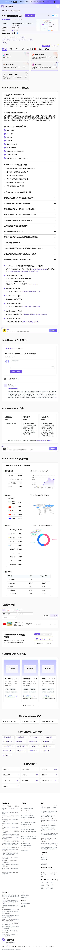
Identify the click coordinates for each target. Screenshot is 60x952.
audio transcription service (27, 815)
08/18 (52, 882)
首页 (3, 10)
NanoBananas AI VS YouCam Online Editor (31, 721)
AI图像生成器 (6, 40)
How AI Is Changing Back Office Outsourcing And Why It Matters (48, 824)
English (3, 946)
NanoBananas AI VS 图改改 (50, 721)
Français (45, 946)
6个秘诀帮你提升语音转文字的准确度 (10, 841)
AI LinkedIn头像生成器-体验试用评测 (10, 909)
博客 (42, 855)
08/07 (52, 888)
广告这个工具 (46, 45)
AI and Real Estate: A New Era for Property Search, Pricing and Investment (49, 840)
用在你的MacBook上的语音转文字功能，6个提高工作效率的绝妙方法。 (10, 844)
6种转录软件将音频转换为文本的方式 (10, 847)
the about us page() (31, 284)
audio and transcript (26, 824)
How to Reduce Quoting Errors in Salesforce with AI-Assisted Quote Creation (49, 820)
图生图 (4, 42)
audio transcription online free (28, 817)
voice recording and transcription (29, 838)
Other (42, 876)
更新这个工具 (54, 45)
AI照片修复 (13, 692)
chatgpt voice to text (26, 841)
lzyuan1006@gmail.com (40, 269)
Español (35, 946)
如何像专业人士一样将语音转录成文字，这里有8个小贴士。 (10, 850)
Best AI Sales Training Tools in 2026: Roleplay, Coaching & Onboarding (49, 844)
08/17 (42, 885)
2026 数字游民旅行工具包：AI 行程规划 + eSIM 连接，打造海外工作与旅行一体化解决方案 (10, 896)
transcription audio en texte (27, 806)
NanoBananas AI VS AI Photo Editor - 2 (11, 721)
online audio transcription (27, 808)
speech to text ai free (26, 848)
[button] (46, 615)
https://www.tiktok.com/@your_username (35, 314)
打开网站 (10, 696)
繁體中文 (14, 946)
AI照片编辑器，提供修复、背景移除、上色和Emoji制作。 (11, 683)
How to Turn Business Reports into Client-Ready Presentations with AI (49, 848)
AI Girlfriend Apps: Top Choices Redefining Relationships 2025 (48, 815)
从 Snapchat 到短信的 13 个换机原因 (10, 806)
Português (29, 946)
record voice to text (25, 834)
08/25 (42, 882)
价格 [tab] (17, 49)
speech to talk (24, 850)
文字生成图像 (14, 40)
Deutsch (40, 946)
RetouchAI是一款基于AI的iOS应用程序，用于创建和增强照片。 (29, 683)
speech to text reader (26, 845)
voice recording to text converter (28, 829)
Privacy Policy (24, 897)
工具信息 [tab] (4, 49)
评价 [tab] (11, 49)
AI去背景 (30, 40)
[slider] (6, 20)
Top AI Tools (44, 862)
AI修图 (7, 10)
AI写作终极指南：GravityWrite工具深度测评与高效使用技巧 (10, 916)
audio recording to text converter (28, 836)
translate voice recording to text (28, 831)
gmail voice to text (25, 843)
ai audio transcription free (27, 827)
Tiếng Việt (51, 946)
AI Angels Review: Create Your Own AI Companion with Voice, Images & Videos (49, 834)
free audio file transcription (27, 810)
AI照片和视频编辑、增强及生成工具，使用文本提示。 (48, 683)
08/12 (52, 885)
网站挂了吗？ (44, 864)
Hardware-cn (44, 859)
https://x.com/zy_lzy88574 (30, 322)
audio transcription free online (28, 820)
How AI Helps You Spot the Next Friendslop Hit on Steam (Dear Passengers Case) (48, 829)
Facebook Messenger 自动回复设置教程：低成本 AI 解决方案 (10, 923)
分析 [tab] (23, 49)
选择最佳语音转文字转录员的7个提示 (10, 835)
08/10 (47, 888)
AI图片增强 (22, 40)
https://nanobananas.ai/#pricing (31, 291)
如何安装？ (49, 643)
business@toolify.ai (25, 903)
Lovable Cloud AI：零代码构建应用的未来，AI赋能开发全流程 (10, 920)
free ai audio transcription (27, 813)
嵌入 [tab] (40, 49)
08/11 (42, 888)
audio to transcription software (28, 822)
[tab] (31, 49)
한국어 (19, 946)
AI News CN (44, 857)
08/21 (47, 882)
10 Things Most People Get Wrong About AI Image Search (49, 812)
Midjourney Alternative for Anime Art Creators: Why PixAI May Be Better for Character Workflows (49, 807)
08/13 (47, 885)
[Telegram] (24, 906)
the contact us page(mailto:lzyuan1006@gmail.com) (22, 271)
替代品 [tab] (47, 49)
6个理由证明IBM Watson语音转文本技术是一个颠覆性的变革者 (10, 853)
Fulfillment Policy (25, 895)
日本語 (23, 946)
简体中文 (9, 946)
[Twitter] (22, 906)
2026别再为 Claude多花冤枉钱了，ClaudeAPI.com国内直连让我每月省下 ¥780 (10, 902)
